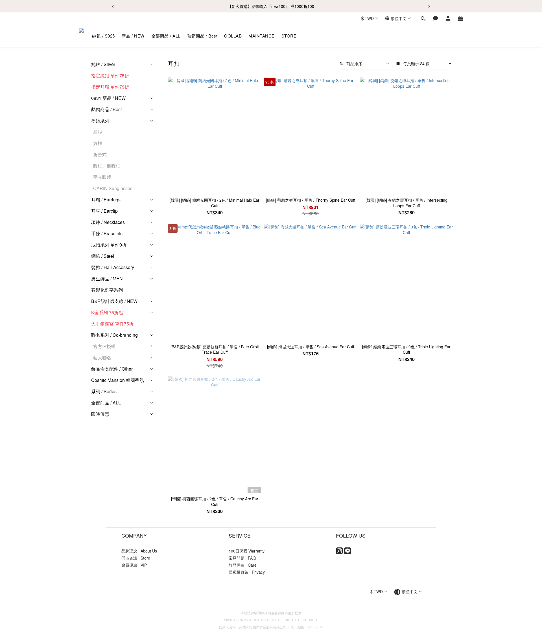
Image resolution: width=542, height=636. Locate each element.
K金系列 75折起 (107, 312)
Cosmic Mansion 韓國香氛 (117, 380)
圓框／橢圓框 (106, 165)
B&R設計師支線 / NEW (114, 301)
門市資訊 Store (135, 558)
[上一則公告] (112, 6)
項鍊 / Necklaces (108, 222)
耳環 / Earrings (106, 199)
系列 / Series (104, 391)
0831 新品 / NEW (108, 98)
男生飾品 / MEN (107, 278)
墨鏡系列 (100, 120)
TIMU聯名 (171, 371)
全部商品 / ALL (106, 402)
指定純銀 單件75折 (110, 75)
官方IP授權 (104, 346)
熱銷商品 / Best (106, 109)
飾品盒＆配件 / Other (112, 369)
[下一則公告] (429, 6)
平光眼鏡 (102, 177)
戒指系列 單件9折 (108, 244)
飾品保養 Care (243, 565)
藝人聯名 (102, 357)
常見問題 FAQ (242, 558)
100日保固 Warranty (247, 551)
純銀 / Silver (103, 64)
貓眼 (97, 132)
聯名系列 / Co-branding (114, 335)
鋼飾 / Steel (102, 256)
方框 (97, 143)
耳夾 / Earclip (104, 211)
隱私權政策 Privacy (247, 572)
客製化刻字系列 (107, 290)
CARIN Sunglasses (112, 188)
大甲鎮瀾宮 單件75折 (112, 323)
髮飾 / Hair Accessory (112, 267)
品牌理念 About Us (139, 551)
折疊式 (100, 154)
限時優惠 (100, 414)
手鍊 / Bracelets (107, 233)
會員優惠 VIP (134, 565)
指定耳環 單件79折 (110, 86)
